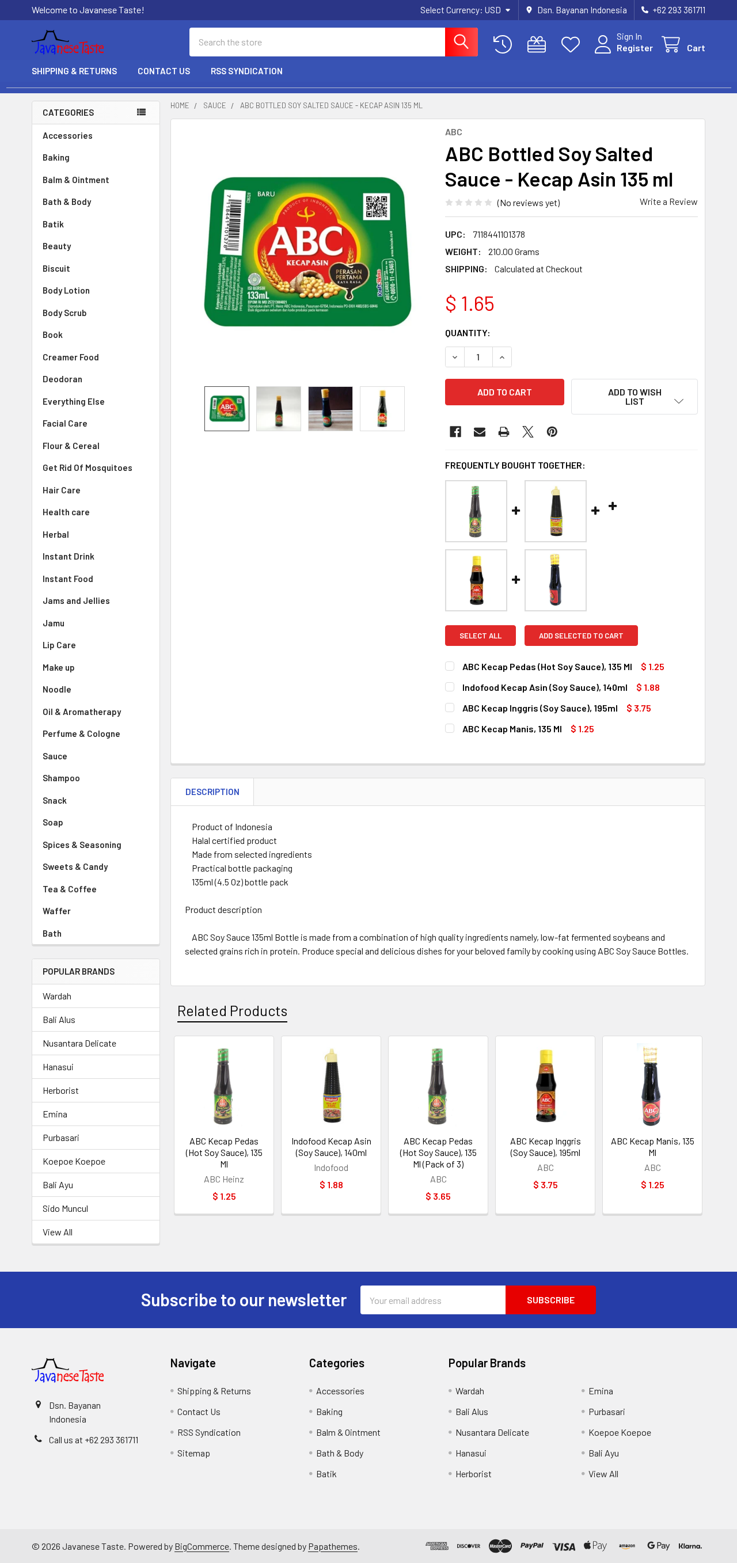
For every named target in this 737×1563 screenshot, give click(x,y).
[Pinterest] (552, 431)
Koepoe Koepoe (74, 1160)
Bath (52, 933)
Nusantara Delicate (79, 1042)
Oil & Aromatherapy (82, 711)
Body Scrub (64, 312)
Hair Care (62, 490)
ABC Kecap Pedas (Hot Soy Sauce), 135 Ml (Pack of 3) (438, 1152)
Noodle (57, 689)
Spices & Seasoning (82, 844)
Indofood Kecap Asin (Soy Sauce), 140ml (331, 1146)
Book (53, 334)
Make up (59, 667)
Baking (56, 157)
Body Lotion (66, 290)
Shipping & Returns (74, 71)
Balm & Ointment (76, 179)
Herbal (56, 534)
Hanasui (58, 1066)
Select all (480, 635)
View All (58, 1231)
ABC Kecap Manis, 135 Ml (652, 1146)
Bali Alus (59, 1019)
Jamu (53, 623)
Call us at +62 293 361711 (93, 1439)
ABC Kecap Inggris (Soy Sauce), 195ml (545, 1146)
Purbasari (61, 1137)
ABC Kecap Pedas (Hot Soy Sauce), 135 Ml (224, 1152)
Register (635, 47)
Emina (55, 1113)
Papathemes (333, 1546)
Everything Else (74, 401)
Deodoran (62, 379)
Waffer (57, 911)
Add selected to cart (581, 635)
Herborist (61, 1090)
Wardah (57, 995)
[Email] (479, 431)
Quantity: (468, 332)
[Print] (503, 431)
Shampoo (61, 778)
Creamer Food (71, 357)
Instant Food (68, 578)
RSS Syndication (247, 71)
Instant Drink (68, 556)
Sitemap (193, 1452)
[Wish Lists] (573, 45)
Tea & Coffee (70, 889)
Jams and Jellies (76, 600)
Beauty (57, 246)
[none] (304, 252)
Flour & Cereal (71, 445)
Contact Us (164, 71)
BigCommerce (201, 1546)
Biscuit (56, 268)
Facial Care (65, 423)
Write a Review (669, 201)
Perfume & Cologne (81, 733)
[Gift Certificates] (539, 45)
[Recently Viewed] (505, 45)
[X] (528, 431)
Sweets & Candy (75, 866)
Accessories (68, 135)
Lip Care (59, 645)
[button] (634, 396)
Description (212, 791)
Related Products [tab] (232, 1010)
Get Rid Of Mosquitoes (87, 467)
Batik (53, 224)
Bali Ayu (58, 1184)
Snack (55, 800)
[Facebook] (455, 431)
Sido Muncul (65, 1208)
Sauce (55, 756)
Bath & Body (67, 201)
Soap (53, 822)
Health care (66, 512)
